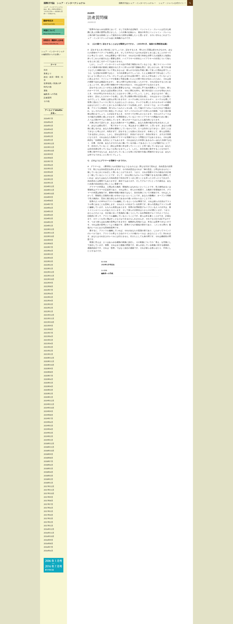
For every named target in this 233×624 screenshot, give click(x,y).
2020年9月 (48, 368)
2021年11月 (49, 318)
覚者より (47, 73)
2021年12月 (49, 315)
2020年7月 (48, 376)
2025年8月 (48, 158)
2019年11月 (49, 404)
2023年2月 (48, 265)
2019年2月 (48, 436)
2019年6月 (48, 422)
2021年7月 (48, 333)
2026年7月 (48, 118)
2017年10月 (49, 493)
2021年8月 (48, 329)
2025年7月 (48, 161)
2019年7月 (48, 418)
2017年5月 (48, 511)
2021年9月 (48, 326)
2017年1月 (48, 525)
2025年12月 (49, 143)
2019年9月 (48, 411)
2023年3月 (48, 261)
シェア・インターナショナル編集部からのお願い (53, 52)
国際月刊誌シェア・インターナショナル (136, 3)
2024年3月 (48, 218)
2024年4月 (48, 215)
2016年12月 (49, 529)
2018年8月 (48, 458)
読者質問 (90, 13)
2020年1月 (48, 397)
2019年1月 (48, 440)
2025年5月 (48, 168)
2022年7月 (48, 290)
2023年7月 (48, 247)
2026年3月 (48, 133)
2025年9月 (48, 154)
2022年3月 (48, 304)
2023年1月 (48, 268)
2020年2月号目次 (108, 263)
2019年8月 (48, 415)
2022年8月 (48, 286)
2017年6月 (48, 508)
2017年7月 (48, 504)
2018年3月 (48, 476)
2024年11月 (49, 190)
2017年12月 (49, 486)
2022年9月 (48, 283)
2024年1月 (48, 226)
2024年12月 (49, 186)
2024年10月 (49, 193)
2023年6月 (48, 251)
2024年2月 (48, 222)
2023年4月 (48, 258)
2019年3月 (48, 433)
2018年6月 (48, 465)
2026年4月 (48, 129)
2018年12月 (49, 443)
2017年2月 (48, 522)
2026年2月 (48, 136)
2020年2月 (48, 393)
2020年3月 (48, 390)
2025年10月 (49, 151)
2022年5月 (48, 297)
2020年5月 (48, 383)
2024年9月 (48, 197)
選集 (46, 90)
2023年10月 (49, 236)
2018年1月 (48, 483)
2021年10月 (49, 322)
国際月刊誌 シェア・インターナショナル (64, 3)
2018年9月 (48, 454)
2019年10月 (49, 408)
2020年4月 (48, 386)
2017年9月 (48, 497)
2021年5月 (48, 340)
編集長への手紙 (107, 271)
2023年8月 (48, 243)
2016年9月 (48, 540)
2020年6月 (48, 379)
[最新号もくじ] (53, 22)
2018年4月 (48, 472)
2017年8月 (48, 500)
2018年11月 (49, 447)
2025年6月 (48, 165)
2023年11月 (49, 233)
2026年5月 (48, 126)
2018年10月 (49, 451)
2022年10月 (49, 279)
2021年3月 (48, 347)
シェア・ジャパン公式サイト (171, 3)
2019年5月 (48, 426)
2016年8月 (48, 543)
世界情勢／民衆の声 (52, 83)
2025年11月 (49, 147)
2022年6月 (48, 293)
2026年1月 (48, 140)
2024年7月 (48, 204)
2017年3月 (48, 518)
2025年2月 (48, 179)
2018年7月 (48, 461)
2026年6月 (48, 122)
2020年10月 (49, 365)
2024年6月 (48, 208)
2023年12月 (49, 229)
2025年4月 (48, 172)
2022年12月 (49, 272)
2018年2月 (48, 479)
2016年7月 (48, 547)
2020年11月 (49, 361)
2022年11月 (49, 276)
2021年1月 (48, 354)
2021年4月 (48, 343)
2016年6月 (48, 551)
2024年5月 (48, 211)
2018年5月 (48, 468)
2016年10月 (49, 536)
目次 (46, 70)
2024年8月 (48, 200)
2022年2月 (48, 308)
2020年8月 (48, 372)
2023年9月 (48, 240)
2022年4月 (48, 300)
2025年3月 (48, 176)
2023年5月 (48, 254)
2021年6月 (48, 336)
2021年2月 (48, 351)
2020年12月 (49, 358)
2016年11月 (49, 533)
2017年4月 (48, 515)
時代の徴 (47, 87)
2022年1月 (48, 311)
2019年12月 (49, 400)
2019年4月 (48, 429)
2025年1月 (48, 183)
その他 (47, 101)
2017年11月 (49, 490)
